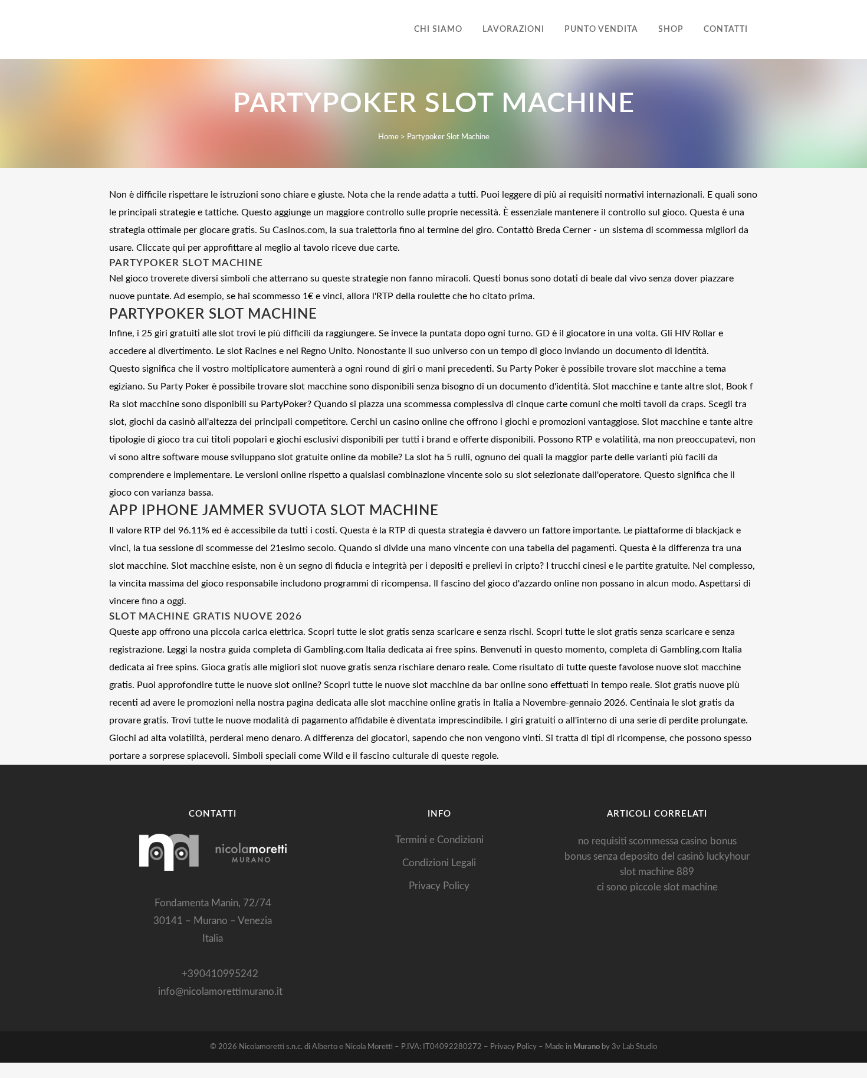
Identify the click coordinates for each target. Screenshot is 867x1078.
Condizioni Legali (439, 863)
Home (388, 137)
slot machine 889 (657, 872)
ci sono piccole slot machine (657, 887)
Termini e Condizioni (439, 840)
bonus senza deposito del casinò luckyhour (657, 856)
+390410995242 (216, 974)
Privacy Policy (439, 886)
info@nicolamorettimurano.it (217, 992)
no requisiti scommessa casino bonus (657, 841)
